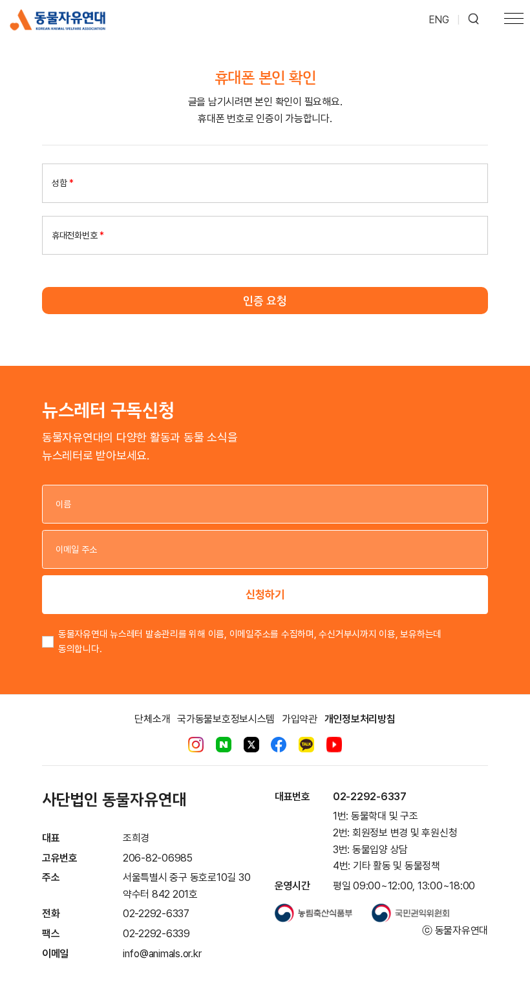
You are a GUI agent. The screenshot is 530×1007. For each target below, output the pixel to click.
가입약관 (299, 719)
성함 (63, 183)
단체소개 (152, 719)
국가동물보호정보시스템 (226, 719)
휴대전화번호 (78, 235)
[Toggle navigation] (514, 20)
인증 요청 (265, 300)
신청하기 (265, 594)
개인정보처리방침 (360, 719)
